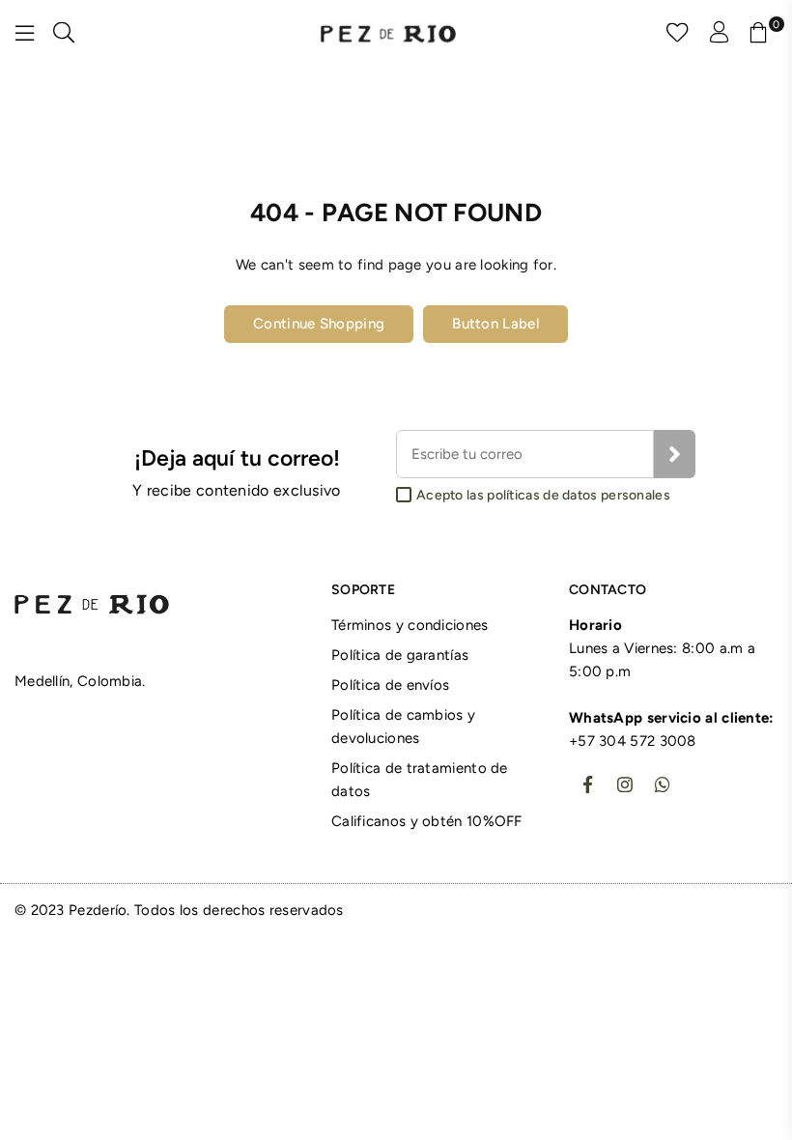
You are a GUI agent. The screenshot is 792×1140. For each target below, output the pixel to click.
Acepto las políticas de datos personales (543, 495)
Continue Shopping (318, 323)
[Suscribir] (674, 454)
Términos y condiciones (410, 625)
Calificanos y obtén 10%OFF (427, 821)
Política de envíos (390, 685)
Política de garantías (399, 655)
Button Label (495, 323)
